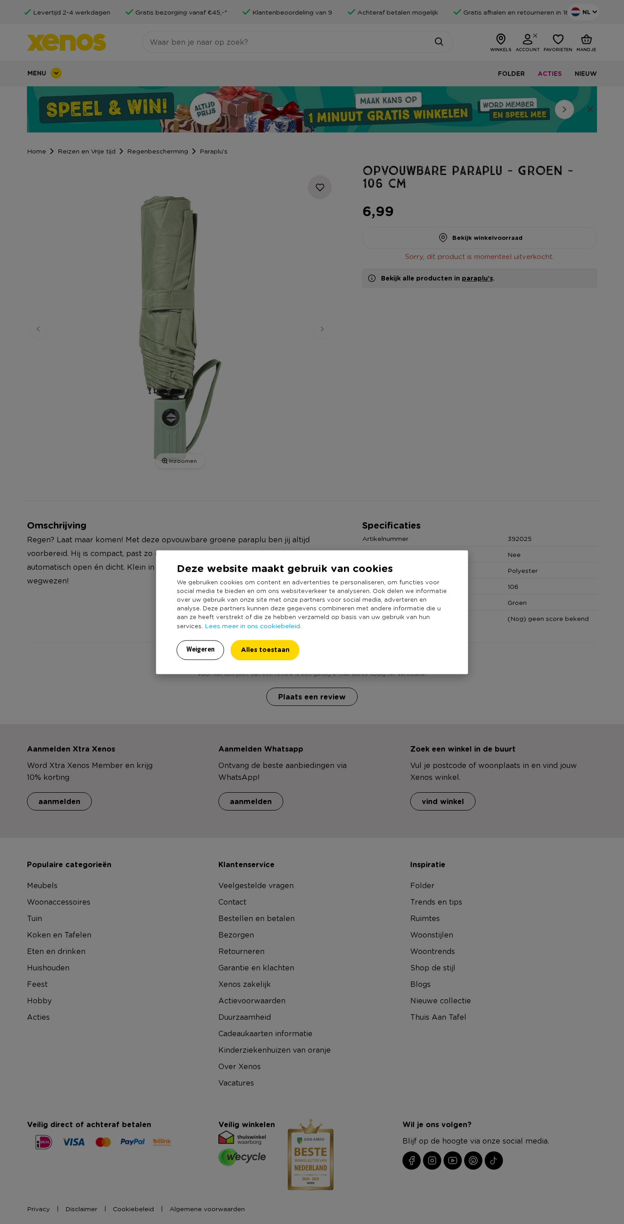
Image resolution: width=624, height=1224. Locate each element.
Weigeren (200, 649)
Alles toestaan (265, 649)
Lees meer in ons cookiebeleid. (253, 625)
